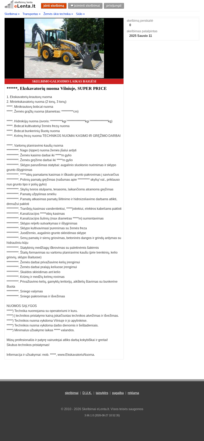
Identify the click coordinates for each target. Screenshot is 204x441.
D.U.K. (87, 393)
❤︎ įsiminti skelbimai (85, 5)
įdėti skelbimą (53, 5)
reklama (133, 393)
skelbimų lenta (23, 2)
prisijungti (114, 5)
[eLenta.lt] (20, 7)
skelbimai (71, 393)
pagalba (118, 393)
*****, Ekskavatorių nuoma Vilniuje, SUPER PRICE (57, 88)
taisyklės (102, 393)
